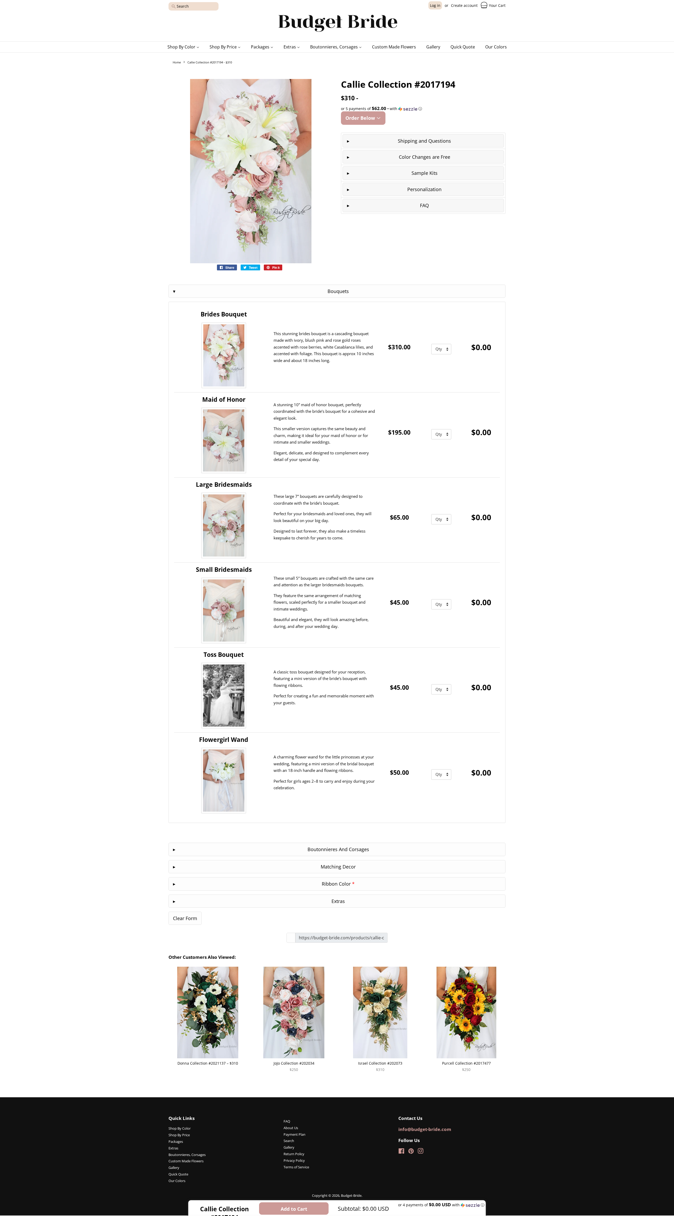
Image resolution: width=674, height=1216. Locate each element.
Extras (290, 47)
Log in (435, 5)
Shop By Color (181, 47)
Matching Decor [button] (338, 866)
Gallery (433, 47)
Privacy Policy (294, 1160)
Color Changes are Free (424, 157)
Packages (260, 47)
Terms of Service (296, 1167)
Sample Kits (425, 173)
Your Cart (497, 5)
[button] (423, 108)
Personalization (424, 189)
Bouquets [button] (338, 291)
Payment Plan (294, 1134)
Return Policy (294, 1154)
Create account (464, 5)
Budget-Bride (351, 1195)
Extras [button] (338, 901)
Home (177, 62)
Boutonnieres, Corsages (334, 47)
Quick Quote (462, 47)
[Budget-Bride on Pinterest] (411, 1152)
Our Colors (496, 47)
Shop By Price (224, 47)
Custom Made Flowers (394, 47)
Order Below (360, 118)
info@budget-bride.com (424, 1129)
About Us (291, 1127)
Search (289, 1140)
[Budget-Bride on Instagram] (420, 1152)
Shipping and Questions (424, 141)
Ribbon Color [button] (338, 884)
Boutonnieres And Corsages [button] (338, 849)
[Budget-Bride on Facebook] (401, 1152)
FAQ (424, 205)
